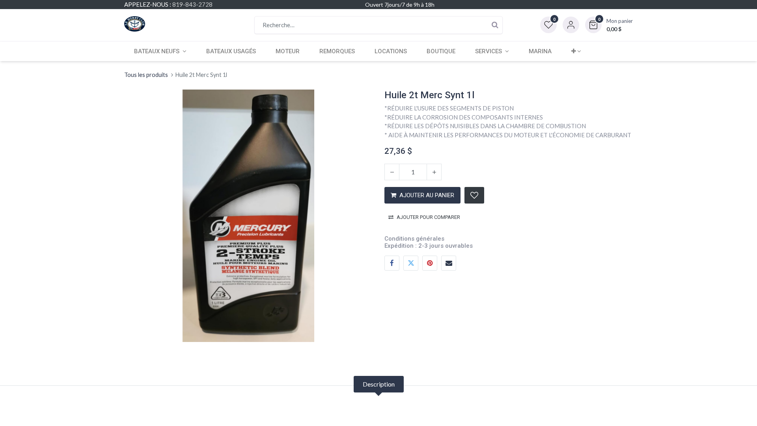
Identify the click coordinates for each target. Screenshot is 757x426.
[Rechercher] (495, 25)
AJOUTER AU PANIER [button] (426, 195)
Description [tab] (379, 384)
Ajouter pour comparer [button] (428, 217)
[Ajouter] (434, 172)
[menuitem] (231, 51)
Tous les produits (146, 74)
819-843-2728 (192, 4)
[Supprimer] (392, 172)
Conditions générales (414, 238)
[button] (609, 25)
